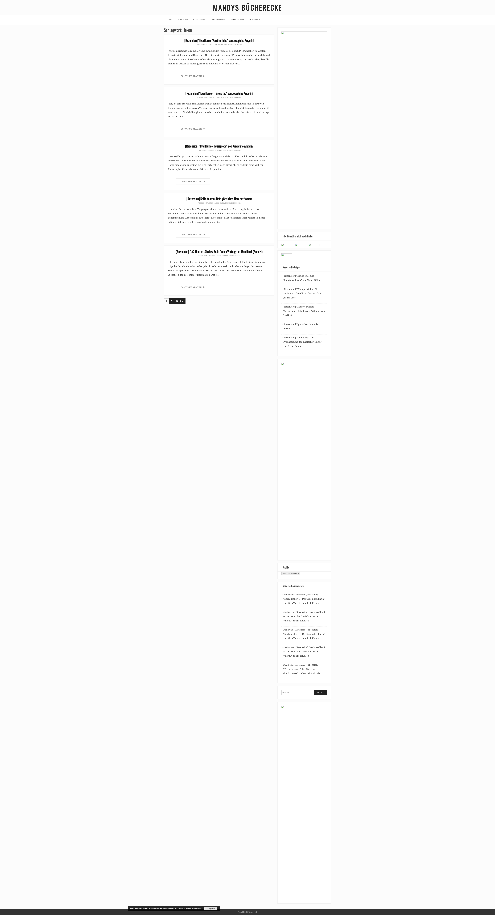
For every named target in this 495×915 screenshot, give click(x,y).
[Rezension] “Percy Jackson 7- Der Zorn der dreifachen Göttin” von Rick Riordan (302, 669)
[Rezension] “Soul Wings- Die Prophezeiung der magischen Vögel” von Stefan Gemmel (302, 341)
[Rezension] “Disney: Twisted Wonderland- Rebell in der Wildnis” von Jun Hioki (304, 311)
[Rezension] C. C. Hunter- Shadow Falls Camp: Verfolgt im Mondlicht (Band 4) (219, 251)
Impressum (254, 20)
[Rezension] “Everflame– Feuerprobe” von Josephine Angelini (219, 146)
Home (169, 20)
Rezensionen (199, 20)
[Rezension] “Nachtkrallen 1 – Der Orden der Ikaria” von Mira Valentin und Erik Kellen (304, 598)
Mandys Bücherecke (247, 7)
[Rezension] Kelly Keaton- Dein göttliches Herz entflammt (219, 198)
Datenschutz (237, 20)
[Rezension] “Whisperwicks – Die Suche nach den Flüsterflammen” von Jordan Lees (302, 293)
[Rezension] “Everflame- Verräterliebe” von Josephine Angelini (219, 40)
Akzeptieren (210, 908)
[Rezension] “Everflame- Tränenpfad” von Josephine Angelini (219, 93)
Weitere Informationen (193, 909)
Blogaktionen (218, 20)
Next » (179, 301)
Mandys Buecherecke (233, 45)
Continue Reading (192, 76)
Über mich (183, 20)
